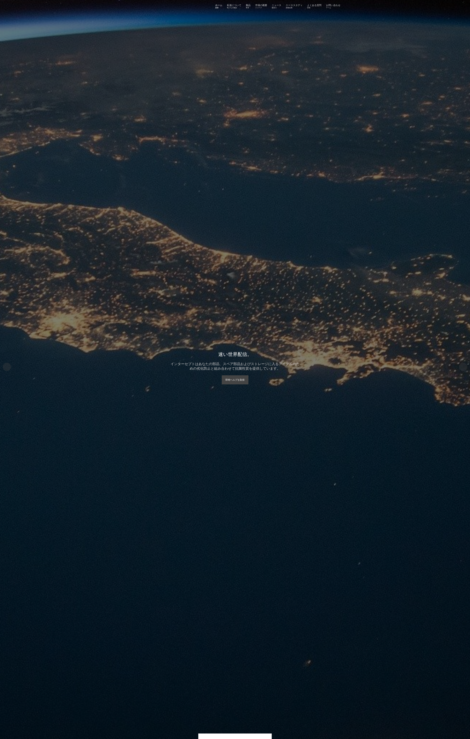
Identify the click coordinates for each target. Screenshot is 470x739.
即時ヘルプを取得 (235, 379)
